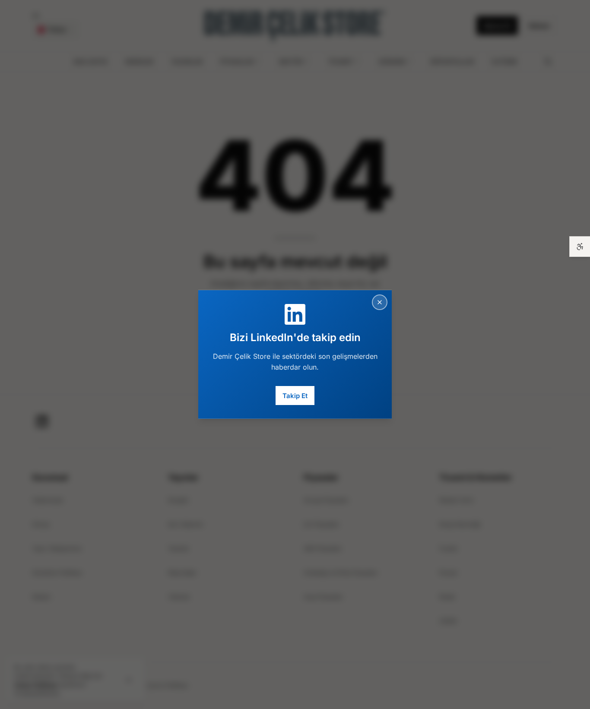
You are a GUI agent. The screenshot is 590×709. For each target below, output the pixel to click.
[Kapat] (380, 302)
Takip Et (295, 395)
